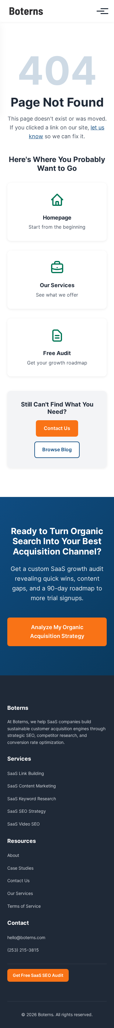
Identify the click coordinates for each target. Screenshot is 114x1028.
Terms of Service (24, 906)
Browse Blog (57, 449)
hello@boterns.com (26, 937)
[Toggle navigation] (100, 11)
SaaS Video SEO (23, 823)
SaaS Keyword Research (31, 798)
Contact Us (57, 428)
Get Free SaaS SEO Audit (38, 975)
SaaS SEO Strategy (26, 811)
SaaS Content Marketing (31, 785)
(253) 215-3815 (23, 949)
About (13, 855)
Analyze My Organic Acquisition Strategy (57, 631)
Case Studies (20, 868)
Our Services (20, 893)
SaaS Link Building (25, 773)
